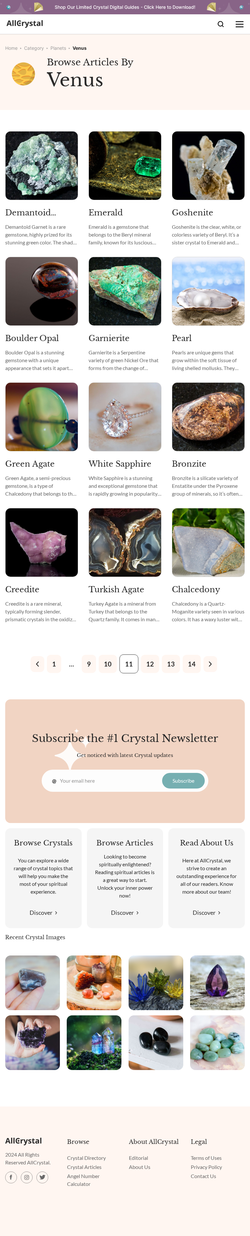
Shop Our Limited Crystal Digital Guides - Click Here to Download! (125, 7)
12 (150, 664)
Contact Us (203, 1176)
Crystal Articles (84, 1167)
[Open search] (220, 24)
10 (108, 664)
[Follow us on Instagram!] (27, 1177)
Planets (58, 48)
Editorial (138, 1158)
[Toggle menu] (239, 24)
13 (171, 664)
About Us (139, 1167)
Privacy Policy (206, 1167)
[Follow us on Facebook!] (11, 1177)
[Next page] (210, 664)
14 (192, 664)
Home (11, 48)
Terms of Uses (206, 1158)
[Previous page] (37, 664)
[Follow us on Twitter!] (42, 1177)
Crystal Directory (86, 1158)
